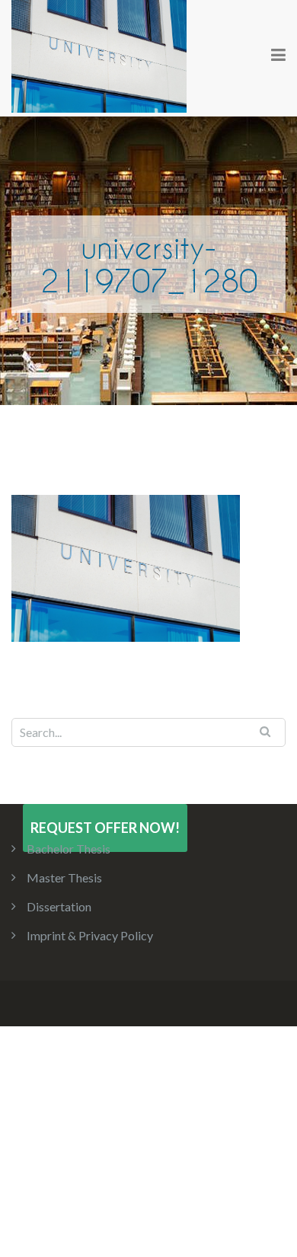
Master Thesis (64, 877)
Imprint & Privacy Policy (90, 935)
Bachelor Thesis (68, 848)
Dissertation (59, 906)
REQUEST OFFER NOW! (105, 827)
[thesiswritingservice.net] (99, 54)
